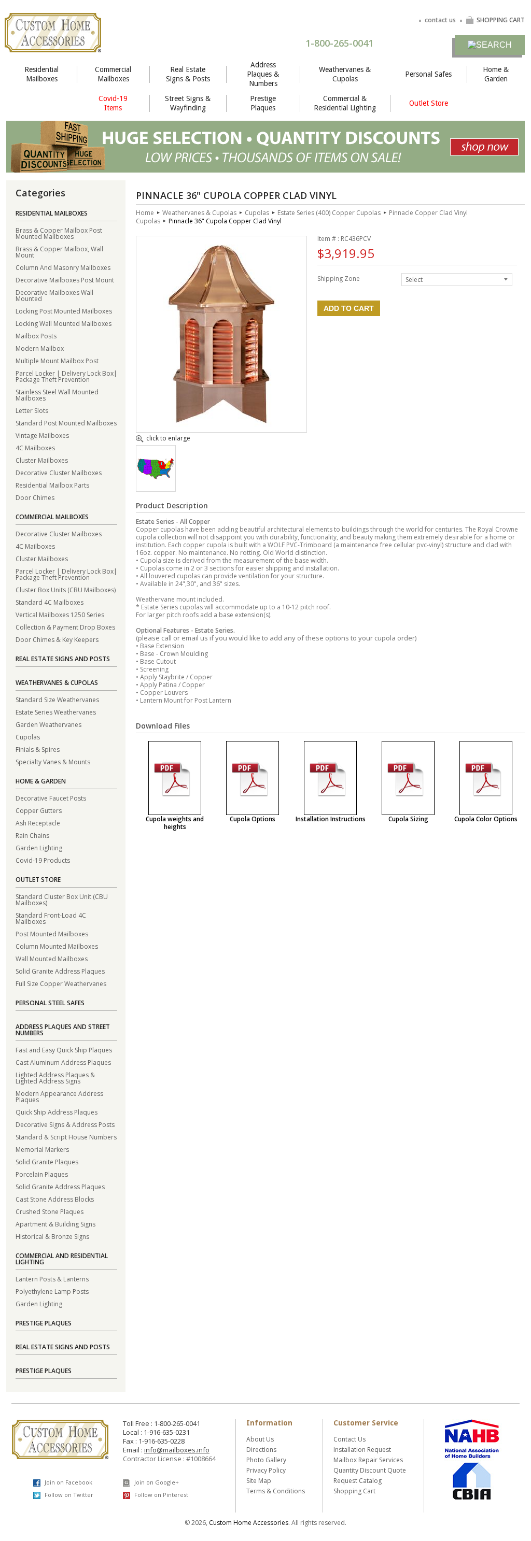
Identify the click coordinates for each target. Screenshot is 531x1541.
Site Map (258, 1480)
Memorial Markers (42, 1149)
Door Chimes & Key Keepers (57, 639)
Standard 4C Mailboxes (49, 602)
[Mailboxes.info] (53, 46)
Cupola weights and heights (175, 823)
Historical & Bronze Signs (52, 1236)
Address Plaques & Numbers (263, 74)
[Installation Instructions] (330, 778)
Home (145, 212)
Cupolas (28, 736)
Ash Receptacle (38, 822)
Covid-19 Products (43, 860)
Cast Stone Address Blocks (55, 1199)
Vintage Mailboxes (42, 435)
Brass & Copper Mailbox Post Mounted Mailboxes (59, 233)
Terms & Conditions (275, 1491)
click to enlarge (168, 439)
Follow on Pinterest (160, 1495)
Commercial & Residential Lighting (345, 103)
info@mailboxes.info (176, 1449)
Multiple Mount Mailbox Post (57, 360)
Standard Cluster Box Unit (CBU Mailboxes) (62, 899)
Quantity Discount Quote (369, 1470)
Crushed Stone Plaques (49, 1211)
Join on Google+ (156, 1482)
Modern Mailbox (40, 348)
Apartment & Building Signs (55, 1224)
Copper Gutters (39, 810)
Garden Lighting (39, 847)
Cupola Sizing (408, 819)
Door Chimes (35, 497)
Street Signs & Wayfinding (188, 103)
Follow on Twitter (68, 1495)
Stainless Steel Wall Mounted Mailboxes (57, 395)
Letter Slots (32, 410)
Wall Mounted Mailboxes (52, 958)
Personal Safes (428, 74)
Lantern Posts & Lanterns (52, 1278)
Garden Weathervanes (48, 724)
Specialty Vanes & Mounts (53, 761)
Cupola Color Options (486, 819)
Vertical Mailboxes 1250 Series (60, 614)
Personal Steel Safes (50, 1002)
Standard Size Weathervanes (57, 699)
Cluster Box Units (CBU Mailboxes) (66, 589)
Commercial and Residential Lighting (62, 1258)
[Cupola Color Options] (486, 778)
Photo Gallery (266, 1460)
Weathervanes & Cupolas (345, 74)
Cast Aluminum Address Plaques (63, 1062)
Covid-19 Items (113, 103)
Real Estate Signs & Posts (188, 74)
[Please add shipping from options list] (156, 476)
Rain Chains (32, 835)
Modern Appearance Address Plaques (59, 1096)
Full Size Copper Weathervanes (61, 983)
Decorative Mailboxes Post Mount (65, 279)
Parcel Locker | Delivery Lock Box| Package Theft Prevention (66, 376)
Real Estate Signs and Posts (63, 658)
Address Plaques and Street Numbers (63, 1029)
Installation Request (362, 1449)
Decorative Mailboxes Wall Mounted (54, 295)
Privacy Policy (266, 1470)
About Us (260, 1439)
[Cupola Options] (252, 778)
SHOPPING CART (501, 20)
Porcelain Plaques (42, 1174)
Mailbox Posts (36, 335)
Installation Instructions (331, 819)
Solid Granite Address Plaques (60, 971)
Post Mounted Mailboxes (52, 933)
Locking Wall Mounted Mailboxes (63, 323)
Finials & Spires (38, 749)
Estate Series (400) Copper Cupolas (329, 212)
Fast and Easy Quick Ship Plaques (64, 1049)
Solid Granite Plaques (47, 1161)
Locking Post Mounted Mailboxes (64, 311)
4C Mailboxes (35, 447)
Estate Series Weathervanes (56, 712)
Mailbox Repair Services (368, 1460)
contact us (440, 20)
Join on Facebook (67, 1482)
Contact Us (349, 1439)
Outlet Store (428, 103)
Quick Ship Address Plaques (56, 1112)
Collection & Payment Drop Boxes (65, 627)
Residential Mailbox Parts (52, 485)
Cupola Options (252, 819)
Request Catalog (357, 1480)
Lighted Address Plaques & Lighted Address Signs (55, 1078)
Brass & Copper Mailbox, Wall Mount (59, 252)
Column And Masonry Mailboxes (63, 267)
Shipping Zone (338, 278)
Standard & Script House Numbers (66, 1136)
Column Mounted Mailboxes (57, 946)
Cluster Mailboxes (42, 460)
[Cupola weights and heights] (175, 778)
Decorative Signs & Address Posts (65, 1124)
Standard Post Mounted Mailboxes (66, 422)
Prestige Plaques (263, 103)
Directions (261, 1449)
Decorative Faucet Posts (51, 798)
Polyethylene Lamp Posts (52, 1291)
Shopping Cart (354, 1491)
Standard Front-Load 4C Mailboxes (51, 918)
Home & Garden (496, 74)
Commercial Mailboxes (113, 74)
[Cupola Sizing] (408, 778)
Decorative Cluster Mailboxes (59, 472)
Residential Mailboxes (41, 74)
